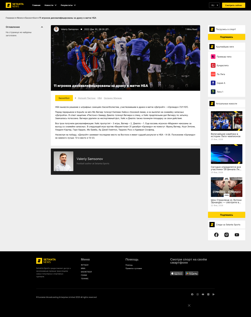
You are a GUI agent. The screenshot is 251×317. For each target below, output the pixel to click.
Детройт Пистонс (87, 98)
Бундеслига (223, 65)
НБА (100, 98)
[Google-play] (214, 294)
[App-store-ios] (208, 294)
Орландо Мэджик (113, 98)
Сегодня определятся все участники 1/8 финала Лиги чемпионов (226, 169)
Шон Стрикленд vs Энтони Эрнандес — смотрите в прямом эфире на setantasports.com (226, 203)
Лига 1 (220, 91)
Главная (10, 18)
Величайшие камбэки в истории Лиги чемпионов (225, 135)
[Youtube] (203, 294)
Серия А (221, 83)
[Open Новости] (56, 5)
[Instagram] (197, 294)
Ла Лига (221, 74)
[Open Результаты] (75, 5)
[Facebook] (192, 294)
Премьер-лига (224, 56)
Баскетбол (31, 18)
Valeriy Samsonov (70, 29)
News (20, 18)
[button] (214, 5)
